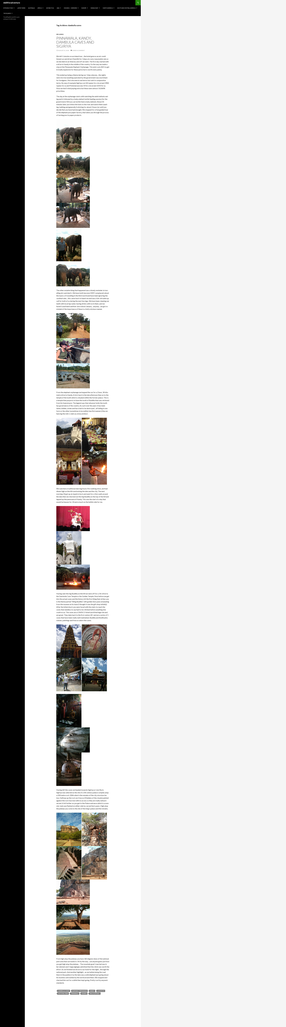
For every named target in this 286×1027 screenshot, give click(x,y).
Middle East (94, 8)
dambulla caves (63, 991)
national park (63, 993)
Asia (58, 8)
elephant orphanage (79, 991)
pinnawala (75, 993)
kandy (92, 991)
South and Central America (126, 8)
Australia (31, 8)
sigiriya (84, 993)
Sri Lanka (60, 34)
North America (108, 8)
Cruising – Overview (70, 8)
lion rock (101, 991)
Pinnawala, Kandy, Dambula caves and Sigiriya (75, 42)
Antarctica (50, 8)
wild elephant (95, 993)
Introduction (8, 8)
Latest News (21, 8)
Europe (83, 8)
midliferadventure (11, 2)
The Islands (7, 13)
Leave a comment (78, 50)
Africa (40, 8)
